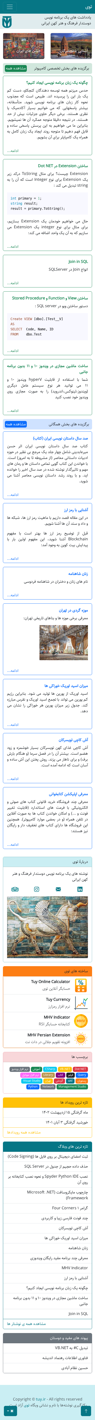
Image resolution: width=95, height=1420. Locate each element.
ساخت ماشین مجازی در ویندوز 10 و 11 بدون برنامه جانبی (47, 369)
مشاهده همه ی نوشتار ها (26, 1324)
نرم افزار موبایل (30, 1075)
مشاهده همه (16, 68)
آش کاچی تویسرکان (73, 740)
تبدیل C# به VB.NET (71, 1348)
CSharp (50, 1069)
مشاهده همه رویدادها (24, 1132)
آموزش (36, 1069)
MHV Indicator (75, 1268)
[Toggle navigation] (10, 7)
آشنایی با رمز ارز (76, 510)
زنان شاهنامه (78, 574)
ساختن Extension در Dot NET (63, 166)
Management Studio (72, 1086)
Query (82, 1075)
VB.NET (65, 1069)
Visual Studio (31, 1080)
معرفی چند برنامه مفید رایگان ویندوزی (59, 1258)
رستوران (81, 1080)
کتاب (60, 1075)
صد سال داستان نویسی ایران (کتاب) (60, 438)
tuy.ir (41, 1399)
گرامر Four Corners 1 (70, 1208)
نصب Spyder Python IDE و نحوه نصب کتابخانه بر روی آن (48, 1179)
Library (48, 1075)
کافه (70, 1080)
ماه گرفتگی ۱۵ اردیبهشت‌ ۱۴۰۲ (65, 1112)
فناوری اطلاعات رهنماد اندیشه (65, 1358)
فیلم (70, 1075)
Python (33, 1086)
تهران (48, 1080)
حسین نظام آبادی (74, 1368)
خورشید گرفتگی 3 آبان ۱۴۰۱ (67, 1122)
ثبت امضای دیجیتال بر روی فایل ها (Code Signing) (48, 1156)
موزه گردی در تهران (73, 610)
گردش (59, 1080)
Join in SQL (78, 262)
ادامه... (13, 151)
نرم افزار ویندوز (19, 1069)
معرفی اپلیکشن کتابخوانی (68, 794)
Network (48, 1086)
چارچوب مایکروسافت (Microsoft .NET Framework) (57, 1195)
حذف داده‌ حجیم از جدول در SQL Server (56, 1166)
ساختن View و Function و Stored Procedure (50, 298)
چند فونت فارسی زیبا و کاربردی (64, 1218)
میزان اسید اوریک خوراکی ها (66, 686)
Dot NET (80, 1069)
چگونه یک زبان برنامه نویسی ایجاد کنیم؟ (57, 83)
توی (88, 6)
